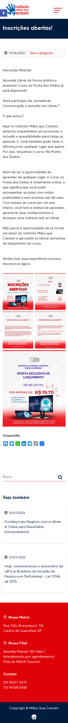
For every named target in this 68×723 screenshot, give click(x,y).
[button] (3, 13)
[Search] (60, 477)
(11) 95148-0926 (15, 687)
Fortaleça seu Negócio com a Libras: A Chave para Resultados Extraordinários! (33, 527)
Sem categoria (41, 53)
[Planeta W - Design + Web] (34, 716)
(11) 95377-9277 (15, 682)
